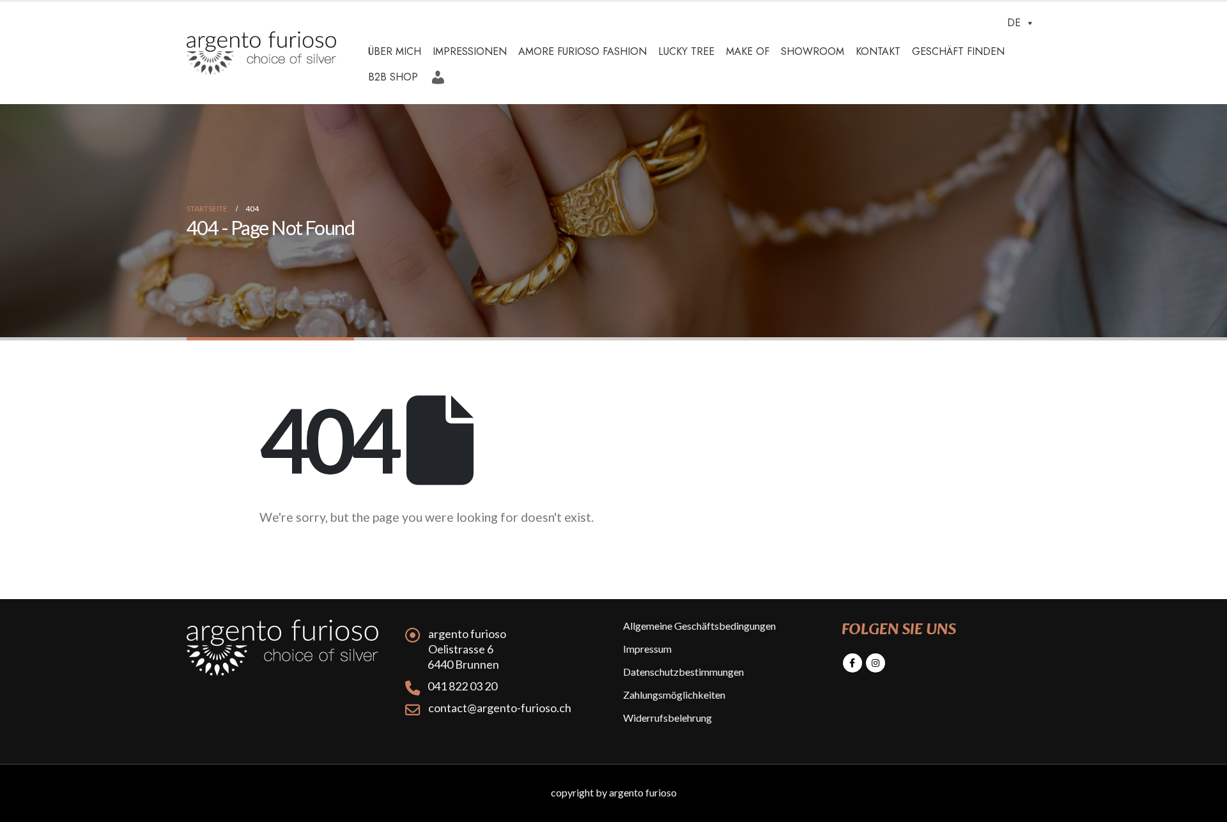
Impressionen (470, 51)
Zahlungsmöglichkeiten (674, 695)
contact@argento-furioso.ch (499, 708)
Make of (747, 51)
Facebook (852, 663)
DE (1014, 22)
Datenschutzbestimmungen (683, 672)
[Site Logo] (261, 53)
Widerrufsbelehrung (667, 718)
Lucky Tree (686, 51)
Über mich (394, 51)
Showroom (812, 51)
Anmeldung (439, 73)
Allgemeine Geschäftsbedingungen (699, 626)
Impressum (647, 649)
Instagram (875, 663)
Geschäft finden (958, 51)
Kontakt (878, 51)
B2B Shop (393, 77)
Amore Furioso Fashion (582, 51)
